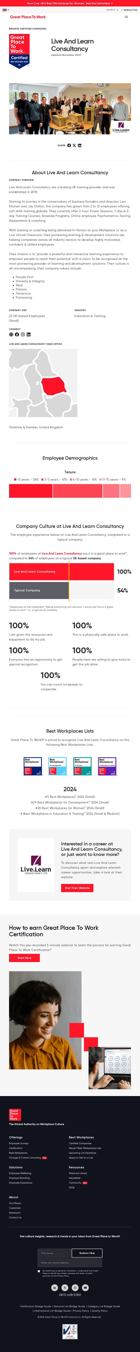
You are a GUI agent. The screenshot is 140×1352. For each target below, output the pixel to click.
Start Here (24, 958)
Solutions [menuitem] (16, 1167)
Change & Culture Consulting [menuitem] (27, 1157)
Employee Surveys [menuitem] (19, 1143)
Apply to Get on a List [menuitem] (81, 1157)
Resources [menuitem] (76, 1167)
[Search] (117, 10)
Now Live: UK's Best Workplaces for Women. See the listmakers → (70, 3)
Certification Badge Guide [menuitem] (35, 1306)
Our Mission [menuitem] (15, 1203)
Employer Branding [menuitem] (19, 1178)
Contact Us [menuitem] (15, 1217)
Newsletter (130, 10)
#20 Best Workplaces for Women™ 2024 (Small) (70, 808)
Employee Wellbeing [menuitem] (20, 1173)
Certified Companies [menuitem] (80, 1143)
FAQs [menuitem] (72, 1187)
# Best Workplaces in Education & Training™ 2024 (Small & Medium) (70, 814)
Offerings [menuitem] (16, 1137)
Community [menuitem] (78, 1182)
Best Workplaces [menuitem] (18, 1152)
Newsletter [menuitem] (75, 1178)
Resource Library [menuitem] (78, 1173)
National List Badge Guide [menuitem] (69, 1306)
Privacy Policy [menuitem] (81, 1310)
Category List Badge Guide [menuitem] (104, 1306)
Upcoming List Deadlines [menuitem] (82, 1152)
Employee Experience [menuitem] (20, 1182)
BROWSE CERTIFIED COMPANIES (27, 28)
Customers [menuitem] (14, 1208)
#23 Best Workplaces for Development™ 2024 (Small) (70, 802)
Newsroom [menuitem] (14, 1212)
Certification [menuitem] (15, 1148)
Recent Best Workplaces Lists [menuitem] (85, 1148)
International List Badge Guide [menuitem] (52, 1310)
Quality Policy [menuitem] (100, 1310)
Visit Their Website (77, 888)
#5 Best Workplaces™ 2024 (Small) (70, 797)
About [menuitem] (13, 1197)
